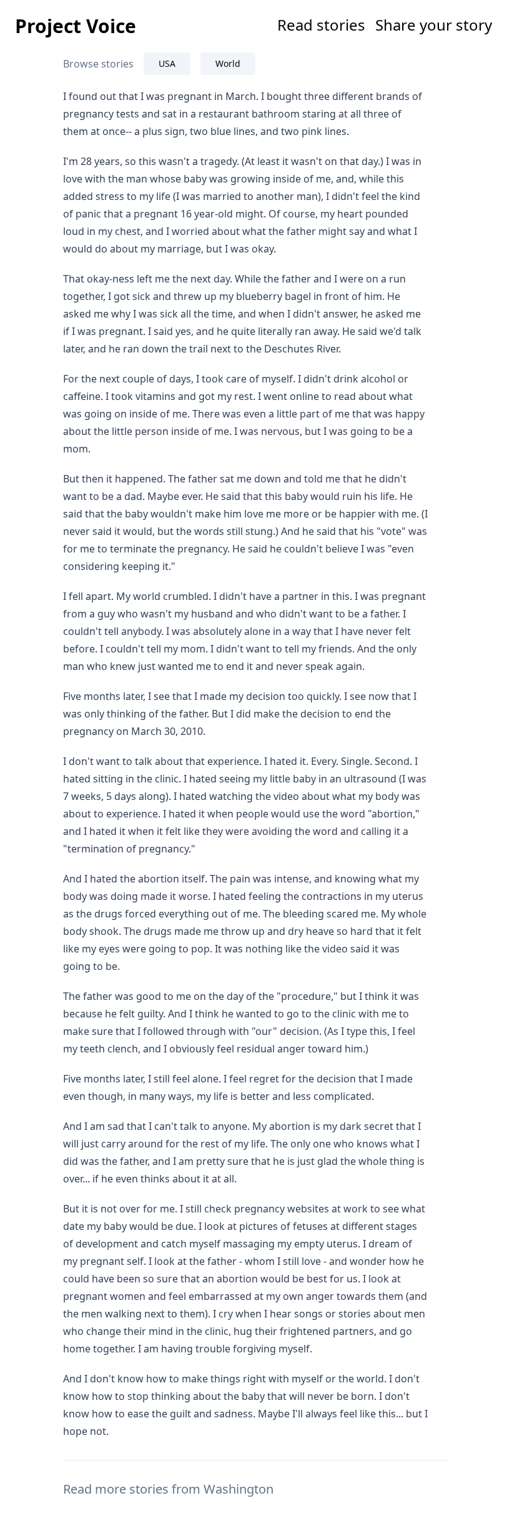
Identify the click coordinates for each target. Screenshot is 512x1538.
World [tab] (227, 63)
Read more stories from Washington (168, 1489)
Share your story (433, 24)
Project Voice (75, 26)
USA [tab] (167, 63)
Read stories (321, 24)
